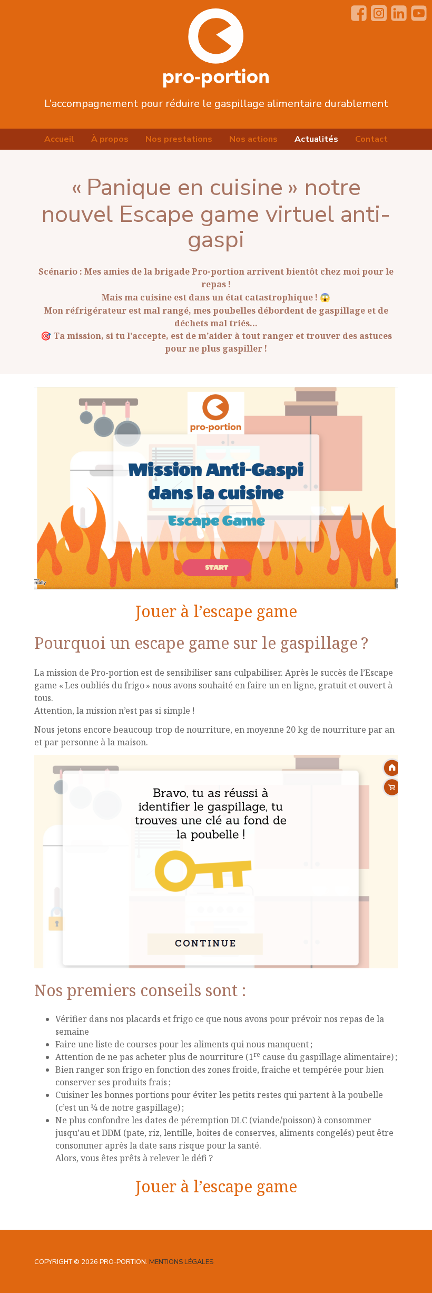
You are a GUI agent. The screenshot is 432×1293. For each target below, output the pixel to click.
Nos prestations (178, 139)
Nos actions (253, 139)
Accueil (59, 139)
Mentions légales (181, 1262)
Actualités (316, 139)
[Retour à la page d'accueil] (216, 47)
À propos (110, 139)
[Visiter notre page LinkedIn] (399, 13)
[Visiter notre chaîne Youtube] (419, 13)
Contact (371, 139)
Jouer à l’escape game (216, 611)
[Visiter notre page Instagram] (379, 13)
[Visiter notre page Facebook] (359, 13)
